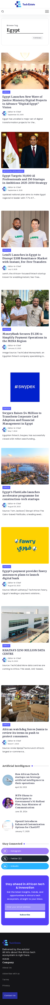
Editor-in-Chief (14, 112)
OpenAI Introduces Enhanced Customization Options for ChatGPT (30, 824)
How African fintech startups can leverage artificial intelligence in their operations (29, 779)
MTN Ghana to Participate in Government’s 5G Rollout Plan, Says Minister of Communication (30, 801)
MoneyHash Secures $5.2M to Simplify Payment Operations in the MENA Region (24, 337)
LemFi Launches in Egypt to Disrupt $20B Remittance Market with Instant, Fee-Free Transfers (24, 258)
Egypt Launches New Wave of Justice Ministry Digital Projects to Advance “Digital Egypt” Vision (24, 102)
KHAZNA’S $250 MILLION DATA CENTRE (23, 652)
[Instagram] (25, 851)
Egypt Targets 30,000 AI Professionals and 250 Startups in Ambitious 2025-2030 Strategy (24, 179)
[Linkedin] (25, 866)
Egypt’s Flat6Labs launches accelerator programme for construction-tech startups (21, 496)
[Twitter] (25, 858)
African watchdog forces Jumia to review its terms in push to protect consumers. (25, 733)
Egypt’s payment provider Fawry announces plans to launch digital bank (24, 575)
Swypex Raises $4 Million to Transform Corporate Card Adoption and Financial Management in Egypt (22, 418)
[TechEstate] (11, 942)
